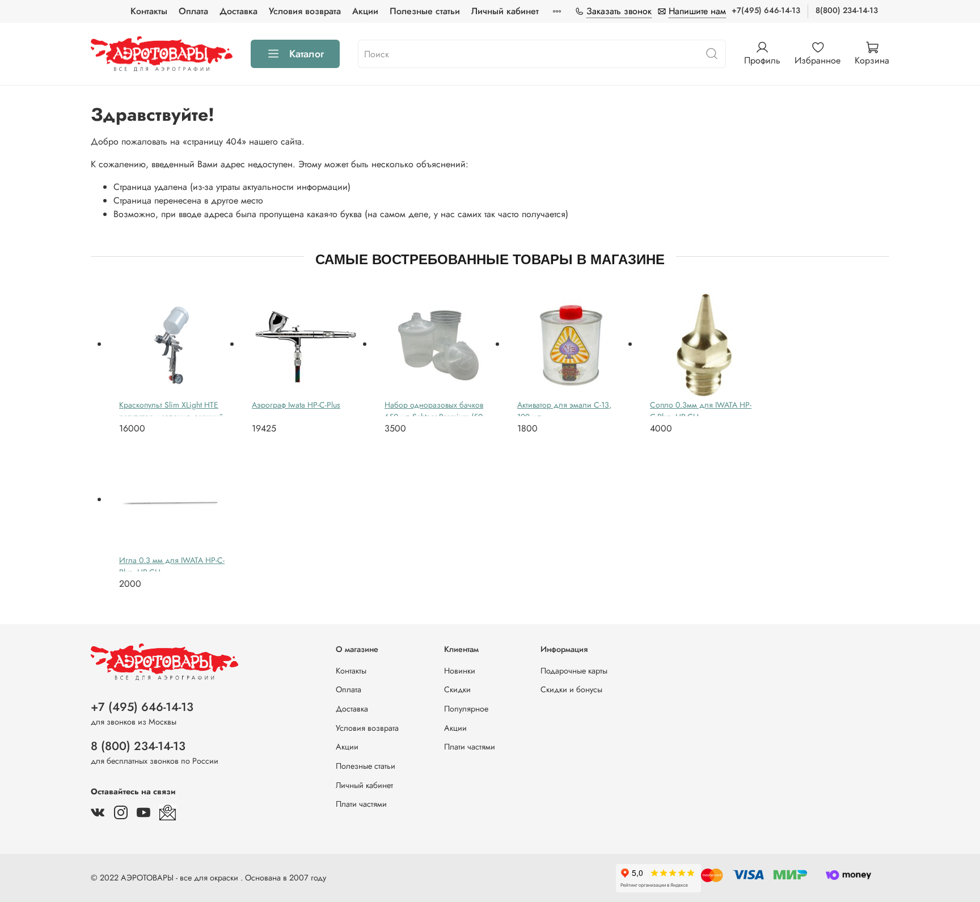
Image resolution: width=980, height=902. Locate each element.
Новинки (459, 670)
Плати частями (361, 804)
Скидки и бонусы (571, 689)
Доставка (238, 11)
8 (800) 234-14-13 (138, 746)
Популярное (466, 708)
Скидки (457, 689)
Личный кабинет (505, 11)
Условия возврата (305, 11)
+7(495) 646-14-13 (766, 10)
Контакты (148, 11)
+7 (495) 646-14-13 (142, 706)
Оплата (193, 11)
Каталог (306, 53)
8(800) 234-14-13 (847, 10)
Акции (365, 11)
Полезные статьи (425, 11)
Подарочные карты (573, 670)
